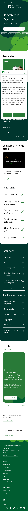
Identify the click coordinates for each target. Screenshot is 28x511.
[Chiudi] (24, 73)
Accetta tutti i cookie (19, 115)
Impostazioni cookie (13, 110)
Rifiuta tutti (7, 115)
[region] (14, 94)
